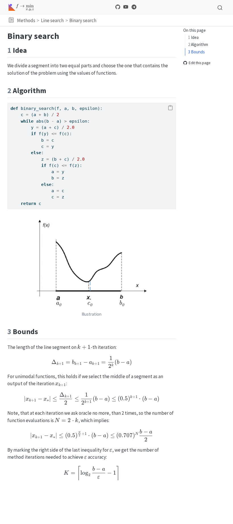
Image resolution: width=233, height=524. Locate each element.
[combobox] (219, 7)
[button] (11, 20)
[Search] (219, 7)
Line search (52, 20)
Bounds (196, 52)
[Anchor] (32, 49)
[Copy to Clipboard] (170, 108)
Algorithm (198, 44)
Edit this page (200, 63)
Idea (193, 37)
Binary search (82, 20)
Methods (26, 20)
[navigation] (163, 20)
